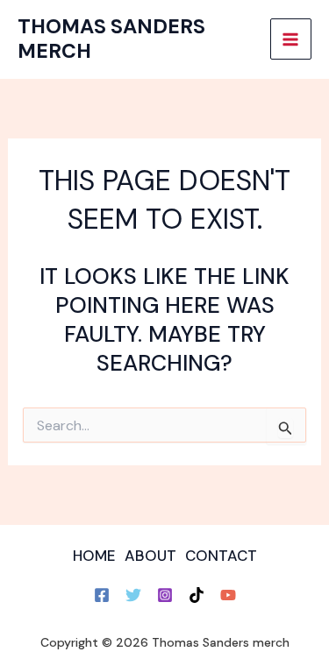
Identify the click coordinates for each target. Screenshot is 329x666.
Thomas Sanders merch (111, 38)
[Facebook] (102, 595)
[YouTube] (228, 595)
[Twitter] (133, 595)
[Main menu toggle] (291, 39)
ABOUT (150, 555)
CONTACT (221, 555)
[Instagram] (165, 595)
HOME (94, 555)
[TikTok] (196, 595)
